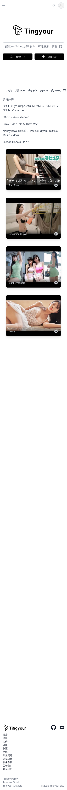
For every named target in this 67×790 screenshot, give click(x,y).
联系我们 (7, 769)
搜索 (5, 734)
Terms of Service (12, 782)
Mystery (32, 90)
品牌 (5, 751)
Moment (55, 90)
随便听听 (52, 56)
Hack (8, 90)
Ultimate (20, 90)
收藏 (5, 748)
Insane (44, 90)
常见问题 (7, 755)
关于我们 (7, 765)
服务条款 (7, 762)
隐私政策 (7, 758)
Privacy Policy (10, 778)
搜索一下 (21, 56)
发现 (5, 738)
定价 (5, 741)
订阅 (5, 745)
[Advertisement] (33, 72)
